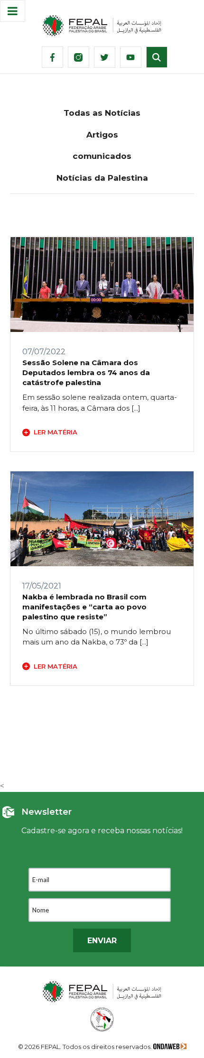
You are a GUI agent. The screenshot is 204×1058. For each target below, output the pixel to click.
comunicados (102, 156)
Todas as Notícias (102, 113)
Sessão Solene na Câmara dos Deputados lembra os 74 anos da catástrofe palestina (86, 372)
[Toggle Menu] (12, 10)
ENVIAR (102, 940)
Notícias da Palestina (102, 178)
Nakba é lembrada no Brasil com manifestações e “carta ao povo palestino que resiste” (84, 606)
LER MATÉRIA (55, 432)
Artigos (102, 134)
